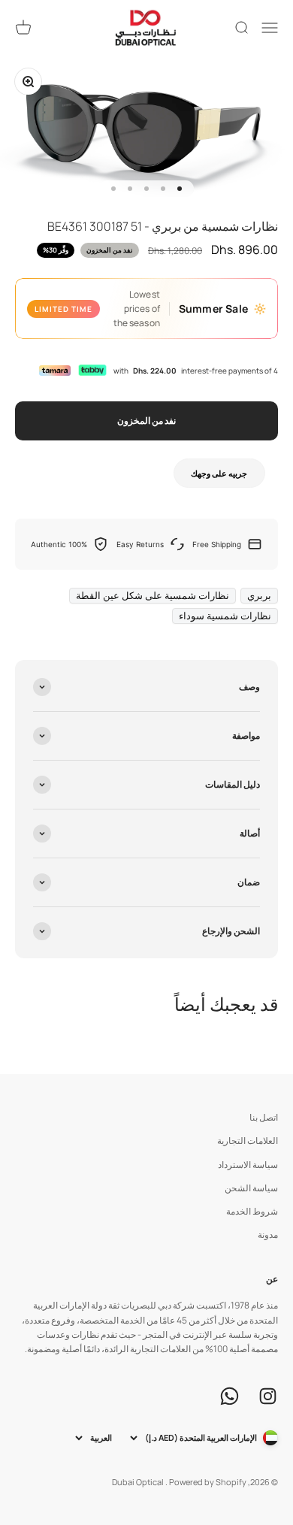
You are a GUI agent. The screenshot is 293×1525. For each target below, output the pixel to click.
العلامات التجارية (247, 1140)
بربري (259, 595)
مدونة (268, 1234)
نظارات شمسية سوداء (225, 615)
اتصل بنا (263, 1117)
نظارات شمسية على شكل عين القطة (152, 595)
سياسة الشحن (251, 1188)
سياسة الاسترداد (248, 1164)
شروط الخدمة (252, 1211)
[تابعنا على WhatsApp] (229, 1396)
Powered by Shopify (207, 1481)
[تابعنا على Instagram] (268, 1396)
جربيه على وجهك (219, 473)
